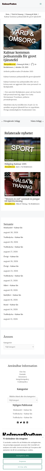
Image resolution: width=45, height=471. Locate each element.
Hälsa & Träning (21, 204)
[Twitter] (21, 422)
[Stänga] (43, 437)
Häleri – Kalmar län (11, 285)
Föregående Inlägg (10, 121)
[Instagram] (24, 422)
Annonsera (22, 377)
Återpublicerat (9, 64)
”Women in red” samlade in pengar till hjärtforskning (22, 200)
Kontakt (22, 374)
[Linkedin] (27, 422)
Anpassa (22, 461)
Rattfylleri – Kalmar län (12, 295)
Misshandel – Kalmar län (13, 228)
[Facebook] (18, 422)
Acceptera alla (22, 456)
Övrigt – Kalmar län (11, 256)
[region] (22, 453)
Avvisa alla (22, 467)
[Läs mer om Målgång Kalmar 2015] (22, 149)
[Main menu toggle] (40, 4)
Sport (18, 167)
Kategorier (8, 343)
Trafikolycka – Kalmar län (13, 237)
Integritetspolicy (22, 379)
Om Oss (22, 372)
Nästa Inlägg (37, 121)
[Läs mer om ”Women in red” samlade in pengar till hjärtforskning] (22, 184)
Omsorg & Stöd (22, 64)
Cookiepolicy (22, 382)
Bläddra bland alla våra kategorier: (22, 396)
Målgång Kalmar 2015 (15, 164)
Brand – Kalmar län (11, 305)
